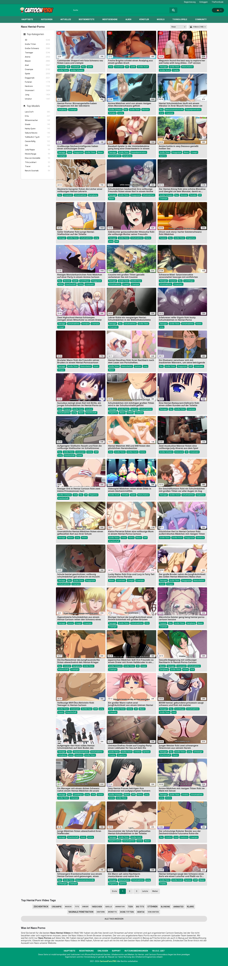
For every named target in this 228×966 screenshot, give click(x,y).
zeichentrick (41, 906)
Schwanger (198, 751)
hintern (101, 912)
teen (130, 907)
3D (37, 40)
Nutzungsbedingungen (136, 951)
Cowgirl (194, 152)
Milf (116, 241)
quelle (108, 907)
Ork (37, 145)
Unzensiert (37, 90)
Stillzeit (130, 412)
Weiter (155, 891)
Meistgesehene (109, 19)
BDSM (60, 284)
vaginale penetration (80, 912)
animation (120, 907)
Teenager (37, 53)
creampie (57, 906)
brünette (112, 912)
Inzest (96, 366)
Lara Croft (37, 112)
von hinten (153, 912)
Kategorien (46, 19)
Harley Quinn (37, 129)
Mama (147, 238)
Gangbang (62, 109)
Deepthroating (115, 841)
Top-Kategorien (35, 34)
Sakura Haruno (37, 133)
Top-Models (33, 106)
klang (190, 906)
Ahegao (61, 370)
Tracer (37, 166)
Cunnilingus (84, 281)
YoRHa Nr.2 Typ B (37, 137)
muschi (68, 907)
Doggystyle (37, 78)
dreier (85, 907)
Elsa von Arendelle (37, 158)
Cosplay (176, 70)
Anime (37, 57)
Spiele (37, 74)
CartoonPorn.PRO (108, 961)
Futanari (37, 82)
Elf (200, 195)
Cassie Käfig (37, 141)
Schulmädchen (115, 156)
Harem (198, 323)
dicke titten (127, 912)
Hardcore (37, 86)
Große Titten (37, 44)
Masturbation (187, 66)
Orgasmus (191, 238)
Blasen (37, 61)
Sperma (163, 156)
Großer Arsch (143, 66)
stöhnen (152, 906)
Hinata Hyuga (37, 154)
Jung (37, 95)
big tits (140, 907)
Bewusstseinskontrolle (174, 109)
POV (147, 623)
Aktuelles (65, 19)
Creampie (37, 69)
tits (77, 907)
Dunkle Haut (136, 281)
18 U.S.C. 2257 (158, 951)
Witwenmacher (37, 120)
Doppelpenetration (193, 109)
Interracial (179, 452)
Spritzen (138, 366)
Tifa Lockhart (37, 162)
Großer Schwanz (37, 48)
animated (178, 906)
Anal (37, 65)
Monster (145, 109)
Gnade (37, 124)
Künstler (144, 19)
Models (160, 19)
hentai (140, 912)
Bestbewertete (86, 19)
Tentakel (112, 113)
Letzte (145, 891)
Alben (128, 19)
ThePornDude (217, 2)
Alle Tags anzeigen (114, 919)
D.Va (37, 116)
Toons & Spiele (179, 19)
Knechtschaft (70, 284)
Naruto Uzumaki (37, 171)
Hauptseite (27, 19)
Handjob (85, 323)
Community (200, 19)
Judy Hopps (37, 150)
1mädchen (97, 907)
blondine (165, 907)
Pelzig (80, 284)
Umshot (37, 99)
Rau (83, 66)
